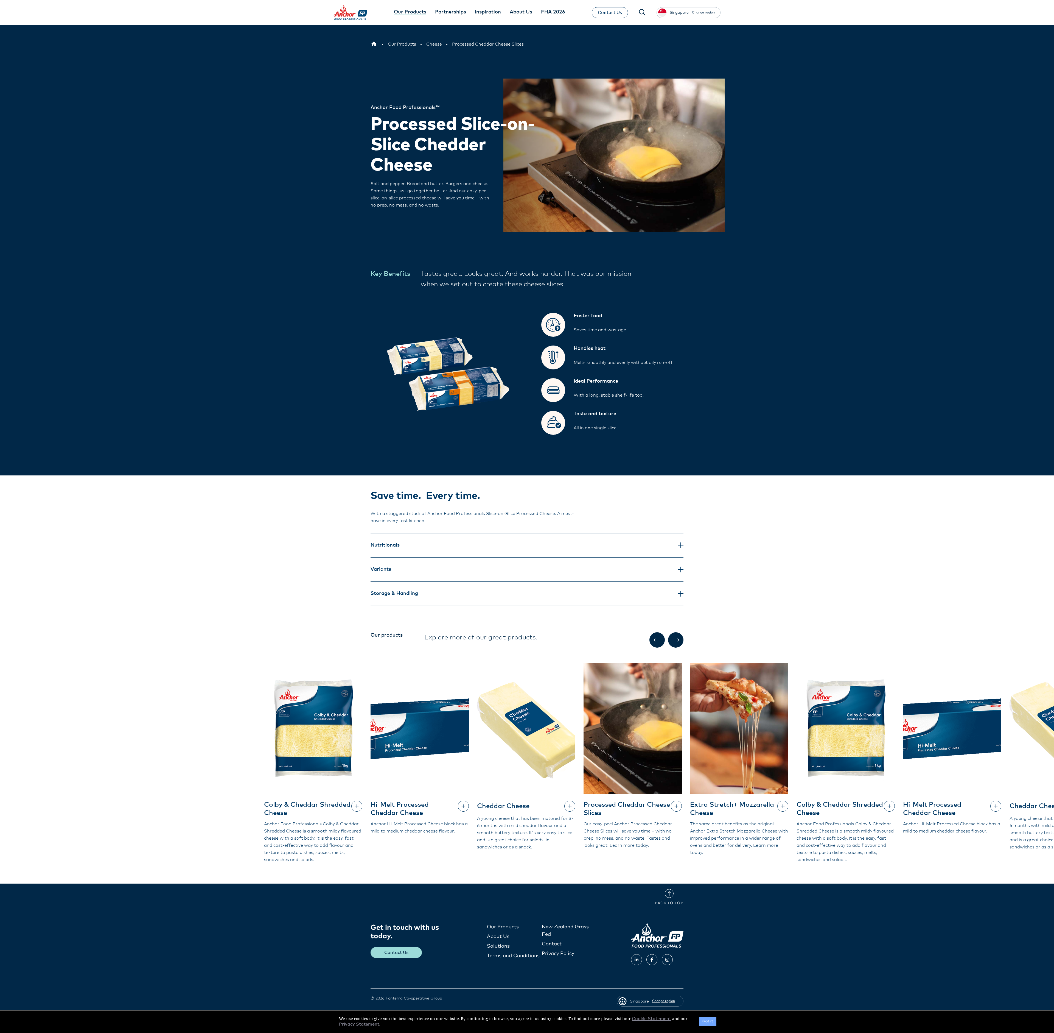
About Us (498, 936)
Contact (552, 944)
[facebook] (651, 959)
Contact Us (610, 12)
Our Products (503, 927)
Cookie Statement (651, 1019)
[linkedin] (636, 959)
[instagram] (667, 959)
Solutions (498, 946)
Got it (707, 1021)
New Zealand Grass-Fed (566, 931)
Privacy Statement (359, 1024)
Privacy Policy (558, 953)
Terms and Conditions (513, 955)
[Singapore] (374, 44)
